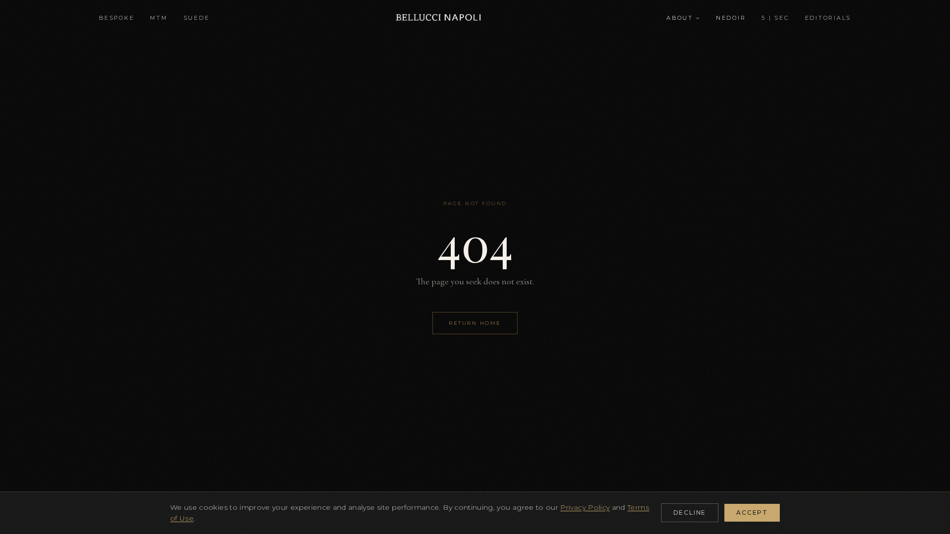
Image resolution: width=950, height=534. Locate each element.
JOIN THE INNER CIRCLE (475, 364)
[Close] (574, 134)
